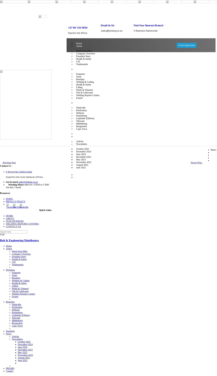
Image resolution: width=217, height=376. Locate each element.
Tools (14, 275)
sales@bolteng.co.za (28, 182)
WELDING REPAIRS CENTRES (22, 224)
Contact (79, 177)
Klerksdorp (17, 307)
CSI (14, 262)
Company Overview (21, 254)
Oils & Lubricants (20, 291)
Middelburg (17, 320)
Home (79, 43)
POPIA (9, 199)
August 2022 (24, 357)
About (79, 46)
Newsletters (17, 339)
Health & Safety (19, 259)
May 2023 (22, 352)
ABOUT (10, 218)
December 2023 (25, 350)
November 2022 (25, 355)
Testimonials (17, 264)
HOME (9, 216)
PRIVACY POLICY (15, 201)
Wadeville (16, 304)
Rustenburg (17, 312)
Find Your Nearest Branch (148, 25)
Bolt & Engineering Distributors (19, 240)
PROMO (80, 174)
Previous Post (9, 162)
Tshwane (16, 318)
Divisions (10, 270)
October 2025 (24, 342)
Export (15, 296)
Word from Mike (19, 251)
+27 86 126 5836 (78, 27)
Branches (10, 302)
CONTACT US (13, 226)
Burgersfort (17, 323)
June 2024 (22, 347)
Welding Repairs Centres (23, 294)
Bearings (16, 278)
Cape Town (17, 326)
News (8, 334)
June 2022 (81, 167)
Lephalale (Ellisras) (21, 315)
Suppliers (10, 331)
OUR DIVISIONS (15, 221)
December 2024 (25, 344)
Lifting (15, 286)
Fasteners (16, 272)
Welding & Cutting (21, 280)
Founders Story (19, 256)
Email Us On (107, 25)
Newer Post (197, 162)
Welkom (16, 310)
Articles (15, 336)
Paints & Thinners (20, 288)
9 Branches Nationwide (19, 171)
